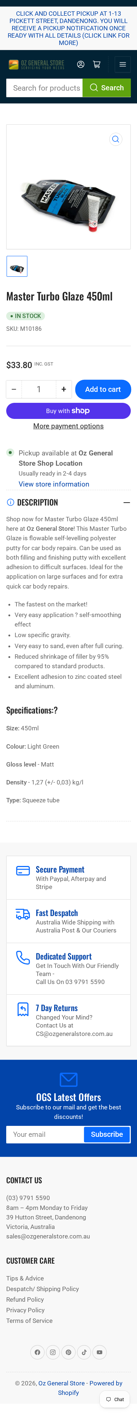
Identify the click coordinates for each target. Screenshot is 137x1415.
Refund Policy (25, 1299)
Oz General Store (61, 1383)
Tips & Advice (25, 1278)
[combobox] (68, 88)
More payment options (68, 426)
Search (112, 88)
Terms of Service (29, 1320)
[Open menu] (123, 64)
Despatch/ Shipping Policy (42, 1289)
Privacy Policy (25, 1310)
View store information (54, 484)
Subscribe (107, 1134)
